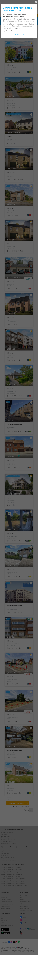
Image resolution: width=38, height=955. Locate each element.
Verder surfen (19, 34)
